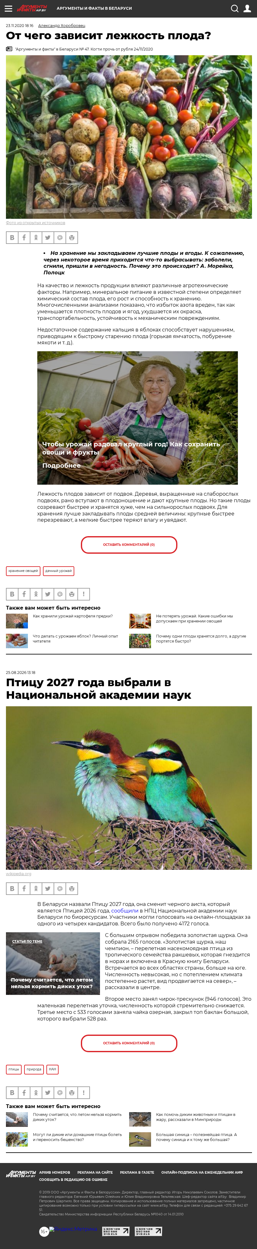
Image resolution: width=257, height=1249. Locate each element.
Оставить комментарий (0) (129, 545)
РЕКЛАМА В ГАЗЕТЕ (137, 1173)
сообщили (125, 911)
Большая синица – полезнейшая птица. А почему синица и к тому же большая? (196, 1137)
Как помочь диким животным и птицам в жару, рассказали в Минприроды (195, 1117)
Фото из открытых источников (35, 222)
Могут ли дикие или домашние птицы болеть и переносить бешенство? (77, 1137)
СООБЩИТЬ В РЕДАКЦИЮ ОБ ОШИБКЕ (73, 1180)
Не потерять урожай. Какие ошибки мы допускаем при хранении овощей (194, 618)
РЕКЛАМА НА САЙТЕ (95, 1173)
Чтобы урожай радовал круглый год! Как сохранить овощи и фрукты (131, 448)
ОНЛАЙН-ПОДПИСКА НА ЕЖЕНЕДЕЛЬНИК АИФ (202, 1173)
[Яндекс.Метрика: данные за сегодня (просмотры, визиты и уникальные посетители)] (73, 1229)
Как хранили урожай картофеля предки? (73, 616)
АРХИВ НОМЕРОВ (54, 1173)
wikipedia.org (18, 873)
